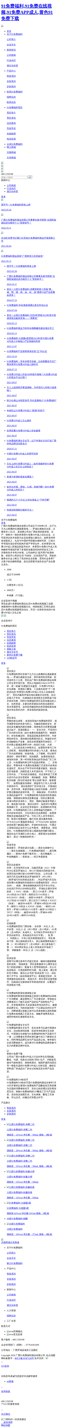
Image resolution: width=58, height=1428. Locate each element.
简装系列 (11, 76)
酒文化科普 (12, 65)
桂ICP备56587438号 (24, 1358)
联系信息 (11, 102)
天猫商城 (11, 152)
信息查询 (11, 123)
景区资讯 (11, 118)
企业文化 (11, 44)
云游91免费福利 (15, 144)
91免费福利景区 (15, 107)
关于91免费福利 (15, 34)
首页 (9, 31)
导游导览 (11, 128)
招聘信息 (11, 97)
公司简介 (11, 39)
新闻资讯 (11, 50)
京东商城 (11, 157)
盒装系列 (11, 81)
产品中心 (11, 71)
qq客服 (10, 1381)
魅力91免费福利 (15, 1263)
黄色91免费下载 (15, 655)
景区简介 (11, 113)
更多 (3, 196)
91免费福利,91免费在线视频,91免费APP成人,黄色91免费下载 (27, 12)
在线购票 (11, 133)
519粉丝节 (12, 658)
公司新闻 (11, 55)
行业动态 (11, 60)
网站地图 (5, 1425)
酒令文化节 (12, 652)
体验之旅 (11, 649)
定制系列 (11, 86)
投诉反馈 (11, 139)
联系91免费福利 (15, 92)
